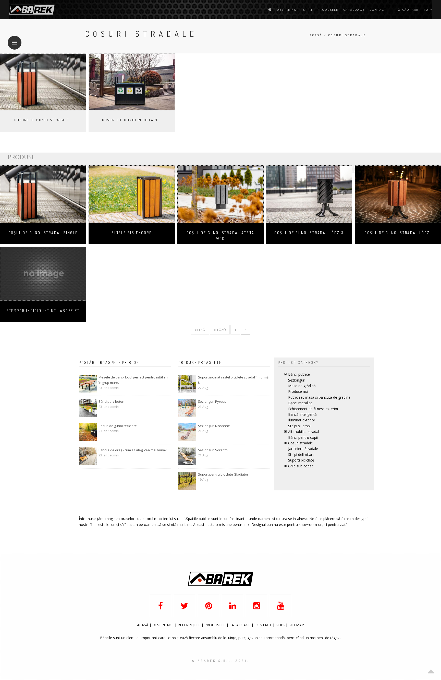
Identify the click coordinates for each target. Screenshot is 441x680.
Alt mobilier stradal (303, 431)
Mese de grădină (302, 385)
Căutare (409, 9)
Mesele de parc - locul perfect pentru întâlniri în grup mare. (133, 380)
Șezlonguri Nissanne (214, 425)
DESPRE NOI (163, 625)
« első (200, 329)
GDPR (281, 625)
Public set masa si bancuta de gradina (319, 397)
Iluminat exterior (301, 420)
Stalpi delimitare (301, 454)
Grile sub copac (300, 466)
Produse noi (298, 391)
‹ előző (220, 329)
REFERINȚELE (189, 625)
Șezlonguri (296, 380)
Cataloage (353, 9)
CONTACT (263, 625)
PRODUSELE (215, 625)
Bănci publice (299, 374)
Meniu (14, 43)
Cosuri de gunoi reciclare (130, 120)
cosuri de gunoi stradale (41, 120)
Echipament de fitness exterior (313, 408)
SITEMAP (296, 625)
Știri (307, 9)
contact (378, 9)
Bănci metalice (300, 402)
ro (426, 9)
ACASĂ (143, 625)
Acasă (316, 35)
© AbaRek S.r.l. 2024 (219, 661)
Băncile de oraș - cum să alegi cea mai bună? (132, 450)
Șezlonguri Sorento (213, 450)
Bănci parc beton (111, 401)
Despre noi (287, 9)
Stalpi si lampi (299, 425)
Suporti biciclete (301, 460)
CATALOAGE (240, 625)
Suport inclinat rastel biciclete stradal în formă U (233, 380)
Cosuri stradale (300, 443)
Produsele (327, 9)
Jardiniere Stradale (303, 448)
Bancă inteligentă (302, 414)
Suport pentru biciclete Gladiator (223, 474)
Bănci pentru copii (303, 437)
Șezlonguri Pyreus (212, 401)
